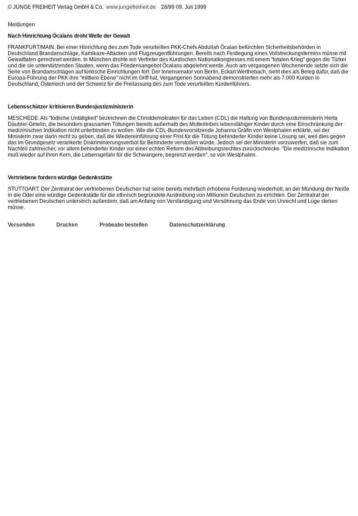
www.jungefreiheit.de (131, 7)
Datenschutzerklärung (197, 225)
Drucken (67, 225)
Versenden (21, 225)
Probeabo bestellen (124, 225)
